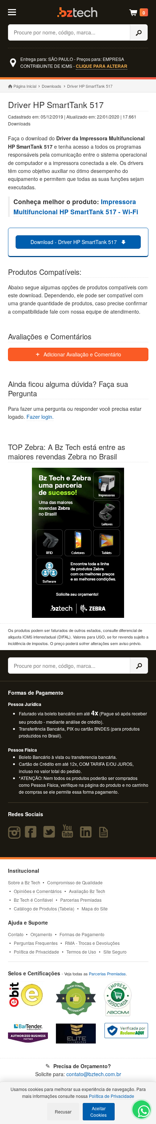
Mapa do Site (95, 908)
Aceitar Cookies (98, 1111)
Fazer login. (40, 416)
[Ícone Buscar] (139, 32)
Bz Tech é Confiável (33, 900)
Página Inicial (24, 86)
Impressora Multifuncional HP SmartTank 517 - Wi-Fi (75, 206)
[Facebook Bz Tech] (32, 835)
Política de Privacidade (36, 952)
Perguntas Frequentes (36, 943)
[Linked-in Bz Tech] (87, 835)
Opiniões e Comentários (38, 891)
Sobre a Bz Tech (24, 882)
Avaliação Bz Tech (87, 891)
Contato (16, 934)
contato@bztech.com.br (93, 1074)
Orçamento (41, 934)
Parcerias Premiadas (81, 900)
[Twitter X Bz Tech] (50, 835)
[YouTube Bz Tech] (69, 835)
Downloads (51, 86)
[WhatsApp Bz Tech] (142, 1112)
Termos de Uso (81, 952)
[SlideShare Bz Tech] (105, 835)
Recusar (63, 1111)
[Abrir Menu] (17, 11)
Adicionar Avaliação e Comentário (81, 354)
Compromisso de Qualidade (75, 882)
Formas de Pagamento (81, 934)
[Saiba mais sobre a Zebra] (78, 543)
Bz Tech (77, 12)
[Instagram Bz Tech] (15, 835)
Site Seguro (115, 952)
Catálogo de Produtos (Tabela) (44, 908)
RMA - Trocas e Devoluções (92, 943)
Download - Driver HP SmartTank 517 (74, 241)
